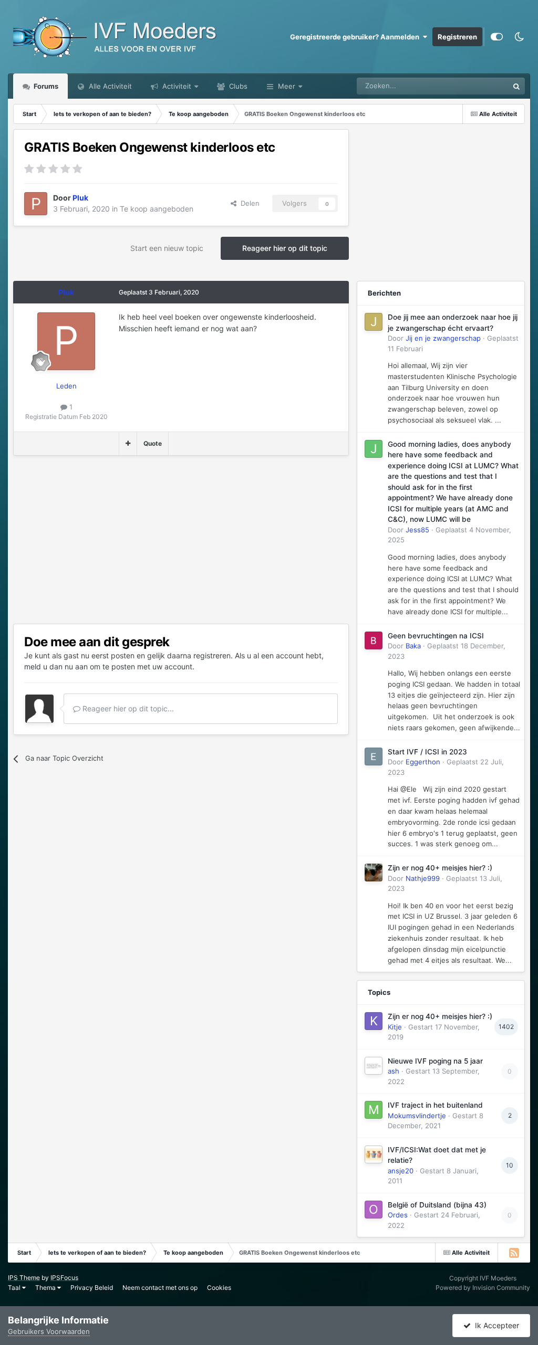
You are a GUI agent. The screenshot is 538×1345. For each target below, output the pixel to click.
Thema (46, 1287)
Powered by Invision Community (483, 1287)
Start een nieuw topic (166, 248)
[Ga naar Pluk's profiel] (35, 203)
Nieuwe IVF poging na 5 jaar (435, 1061)
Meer (286, 86)
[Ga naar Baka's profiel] (373, 640)
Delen (248, 203)
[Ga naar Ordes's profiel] (373, 1209)
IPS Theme (24, 1277)
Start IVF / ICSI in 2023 (427, 752)
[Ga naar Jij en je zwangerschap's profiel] (373, 322)
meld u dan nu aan (56, 666)
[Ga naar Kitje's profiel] (373, 1021)
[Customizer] (496, 36)
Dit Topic (481, 86)
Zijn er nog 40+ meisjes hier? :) (440, 868)
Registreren (457, 37)
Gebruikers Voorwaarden (49, 1331)
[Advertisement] (136, 539)
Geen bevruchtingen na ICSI (436, 636)
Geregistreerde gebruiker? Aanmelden (356, 37)
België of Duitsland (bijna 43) (437, 1205)
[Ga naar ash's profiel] (373, 1066)
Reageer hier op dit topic (284, 248)
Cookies (219, 1287)
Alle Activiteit (109, 86)
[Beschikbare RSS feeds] (514, 1253)
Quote (152, 443)
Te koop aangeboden (156, 208)
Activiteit (175, 86)
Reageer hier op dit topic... (127, 708)
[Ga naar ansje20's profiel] (373, 1154)
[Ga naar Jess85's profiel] (373, 449)
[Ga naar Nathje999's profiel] (373, 872)
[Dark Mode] (519, 36)
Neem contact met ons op (160, 1287)
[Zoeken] (516, 86)
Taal (15, 1287)
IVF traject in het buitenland (435, 1105)
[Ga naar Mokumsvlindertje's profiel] (373, 1110)
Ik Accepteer (495, 1325)
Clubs (237, 86)
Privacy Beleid (91, 1287)
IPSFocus (64, 1277)
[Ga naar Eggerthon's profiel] (373, 756)
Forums (45, 86)
